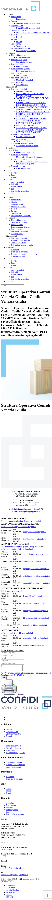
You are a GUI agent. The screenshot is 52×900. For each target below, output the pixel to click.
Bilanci (14, 35)
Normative (10, 885)
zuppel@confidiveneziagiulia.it (35, 561)
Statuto (14, 21)
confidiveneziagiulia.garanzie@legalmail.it (23, 547)
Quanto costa (16, 73)
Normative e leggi (18, 166)
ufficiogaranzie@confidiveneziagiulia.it (17, 549)
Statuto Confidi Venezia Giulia (28, 23)
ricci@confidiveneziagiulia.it (34, 539)
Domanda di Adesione (25, 152)
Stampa (20, 694)
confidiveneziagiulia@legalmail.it (26, 511)
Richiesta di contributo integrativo (24, 159)
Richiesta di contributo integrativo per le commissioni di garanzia (32, 162)
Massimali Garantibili (19, 78)
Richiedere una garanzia (20, 69)
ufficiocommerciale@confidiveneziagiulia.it (18, 527)
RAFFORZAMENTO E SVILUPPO (31, 103)
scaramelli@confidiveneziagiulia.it (36, 583)
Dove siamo (11, 805)
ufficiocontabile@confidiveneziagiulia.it (17, 633)
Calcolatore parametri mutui (22, 143)
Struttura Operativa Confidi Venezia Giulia (33, 32)
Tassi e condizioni (23, 141)
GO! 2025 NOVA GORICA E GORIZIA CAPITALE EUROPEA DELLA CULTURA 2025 (33, 114)
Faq (7, 812)
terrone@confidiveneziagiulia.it (35, 638)
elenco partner (16, 186)
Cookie (9, 894)
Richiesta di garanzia (19, 155)
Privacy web (11, 892)
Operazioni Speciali (19, 89)
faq (12, 189)
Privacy (14, 39)
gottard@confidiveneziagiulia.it (35, 611)
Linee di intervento (18, 55)
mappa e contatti (17, 182)
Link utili (9, 807)
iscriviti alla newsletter (20, 191)
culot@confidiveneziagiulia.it (34, 532)
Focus (13, 175)
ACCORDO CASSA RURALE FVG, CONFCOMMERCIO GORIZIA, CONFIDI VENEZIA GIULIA (31, 129)
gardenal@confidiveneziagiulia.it (36, 645)
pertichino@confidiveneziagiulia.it (36, 576)
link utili (14, 184)
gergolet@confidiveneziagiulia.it (36, 569)
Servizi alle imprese (19, 60)
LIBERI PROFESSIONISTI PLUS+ (31, 105)
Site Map (9, 897)
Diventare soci (17, 64)
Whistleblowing (12, 890)
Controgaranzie (17, 82)
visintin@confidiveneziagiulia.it (35, 554)
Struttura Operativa (18, 30)
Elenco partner (12, 810)
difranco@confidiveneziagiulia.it (36, 618)
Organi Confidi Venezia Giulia (28, 28)
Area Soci (10, 193)
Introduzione (16, 17)
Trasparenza (16, 44)
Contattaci (10, 803)
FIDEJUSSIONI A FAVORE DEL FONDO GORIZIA (30, 95)
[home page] (20, 10)
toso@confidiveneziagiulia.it (34, 603)
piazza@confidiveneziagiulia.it (35, 625)
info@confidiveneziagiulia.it (26, 509)
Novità (14, 173)
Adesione (15, 150)
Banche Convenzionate (20, 134)
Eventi (13, 177)
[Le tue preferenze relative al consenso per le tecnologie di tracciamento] (47, 895)
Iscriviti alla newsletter (15, 814)
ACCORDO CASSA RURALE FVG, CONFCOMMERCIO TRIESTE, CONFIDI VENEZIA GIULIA (31, 120)
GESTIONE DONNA (25, 125)
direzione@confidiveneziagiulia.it (29, 521)
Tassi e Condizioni (18, 139)
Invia (4, 678)
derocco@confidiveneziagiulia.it (35, 596)
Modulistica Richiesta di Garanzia (29, 157)
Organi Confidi (17, 26)
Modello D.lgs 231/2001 (21, 48)
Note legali (10, 888)
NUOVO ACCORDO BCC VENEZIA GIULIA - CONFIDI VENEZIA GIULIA (33, 108)
